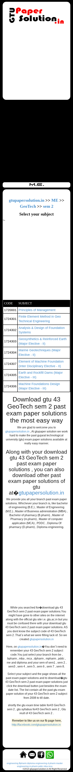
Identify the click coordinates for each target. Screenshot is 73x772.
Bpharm (23, 763)
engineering (12, 763)
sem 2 (48, 206)
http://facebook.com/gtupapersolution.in (36, 724)
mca (50, 766)
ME (54, 200)
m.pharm (33, 766)
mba (46, 766)
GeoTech (28, 206)
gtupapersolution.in (26, 200)
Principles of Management (37, 310)
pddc (40, 766)
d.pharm (52, 763)
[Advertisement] (36, 62)
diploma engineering (37, 763)
